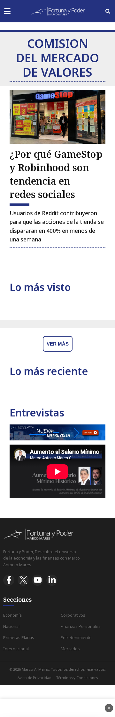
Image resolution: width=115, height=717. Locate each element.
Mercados (70, 649)
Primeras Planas (18, 637)
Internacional (16, 649)
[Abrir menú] (7, 11)
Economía (12, 615)
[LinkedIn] (51, 580)
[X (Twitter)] (23, 580)
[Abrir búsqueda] (107, 11)
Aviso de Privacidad (34, 677)
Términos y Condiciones (77, 677)
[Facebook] (8, 580)
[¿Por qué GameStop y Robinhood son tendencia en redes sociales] (57, 117)
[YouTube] (37, 580)
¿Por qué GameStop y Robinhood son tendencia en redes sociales (56, 174)
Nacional (11, 626)
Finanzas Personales (81, 626)
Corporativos (73, 615)
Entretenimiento (76, 637)
